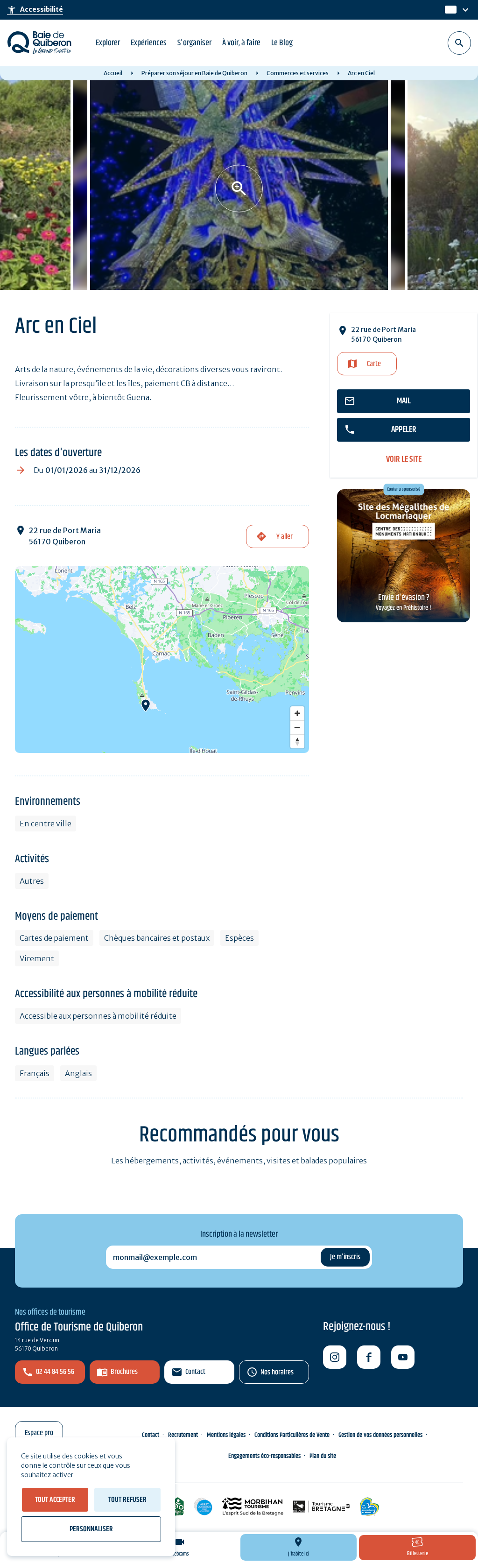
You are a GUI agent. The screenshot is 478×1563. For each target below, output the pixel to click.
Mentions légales (226, 1435)
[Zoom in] (297, 713)
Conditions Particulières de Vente (292, 1435)
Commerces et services (298, 73)
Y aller (284, 536)
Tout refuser (127, 1500)
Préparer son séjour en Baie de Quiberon (194, 73)
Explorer (108, 42)
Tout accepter (55, 1500)
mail (404, 401)
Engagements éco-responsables (264, 1456)
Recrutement (183, 1435)
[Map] (162, 659)
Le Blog (282, 42)
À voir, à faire (241, 42)
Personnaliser (91, 1529)
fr (449, 10)
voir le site (404, 459)
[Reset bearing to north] (297, 741)
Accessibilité (35, 9)
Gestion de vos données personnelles (380, 1435)
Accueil (113, 73)
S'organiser (194, 42)
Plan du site (322, 1456)
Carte (374, 364)
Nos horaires (277, 1372)
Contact (195, 1372)
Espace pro (39, 1433)
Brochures (124, 1372)
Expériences (149, 42)
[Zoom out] (297, 727)
